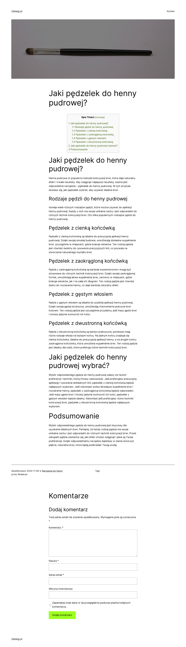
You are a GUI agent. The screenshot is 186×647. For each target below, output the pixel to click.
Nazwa (54, 560)
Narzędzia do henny (52, 470)
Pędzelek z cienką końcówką (89, 130)
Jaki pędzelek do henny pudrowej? (88, 123)
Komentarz (56, 527)
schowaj (99, 117)
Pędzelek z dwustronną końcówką (92, 141)
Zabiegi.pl (16, 11)
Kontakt (171, 11)
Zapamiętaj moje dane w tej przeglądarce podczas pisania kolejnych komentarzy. (91, 604)
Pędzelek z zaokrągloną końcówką (93, 134)
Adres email (56, 574)
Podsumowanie (78, 149)
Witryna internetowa (60, 588)
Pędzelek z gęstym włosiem (89, 138)
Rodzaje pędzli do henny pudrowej (92, 127)
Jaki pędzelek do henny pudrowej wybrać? (93, 145)
